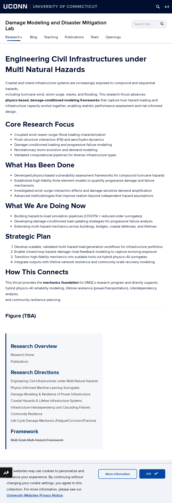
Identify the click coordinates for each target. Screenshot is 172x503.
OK (149, 474)
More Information (117, 474)
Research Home (22, 355)
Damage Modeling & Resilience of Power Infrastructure (50, 394)
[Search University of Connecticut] (157, 6)
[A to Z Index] (166, 6)
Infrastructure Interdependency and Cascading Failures (50, 407)
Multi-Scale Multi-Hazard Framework (37, 440)
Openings (113, 37)
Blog (33, 37)
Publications (74, 37)
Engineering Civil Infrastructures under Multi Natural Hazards (54, 381)
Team (94, 37)
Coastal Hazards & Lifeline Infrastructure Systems (46, 401)
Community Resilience (26, 414)
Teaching (51, 37)
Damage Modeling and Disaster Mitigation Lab (56, 25)
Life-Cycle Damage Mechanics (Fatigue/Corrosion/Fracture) (53, 421)
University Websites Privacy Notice (35, 495)
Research (12, 37)
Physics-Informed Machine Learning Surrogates (45, 388)
